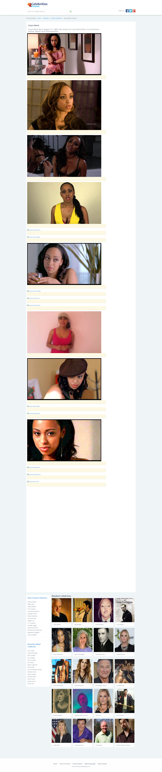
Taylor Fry (98, 715)
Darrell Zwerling (32, 653)
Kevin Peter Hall (58, 654)
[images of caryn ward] (64, 203)
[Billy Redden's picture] (82, 610)
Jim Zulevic (31, 662)
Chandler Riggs (32, 625)
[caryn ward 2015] (64, 105)
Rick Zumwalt (32, 660)
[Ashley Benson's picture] (124, 640)
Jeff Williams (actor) (101, 685)
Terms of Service (64, 764)
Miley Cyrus (31, 604)
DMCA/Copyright (90, 764)
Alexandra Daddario (34, 632)
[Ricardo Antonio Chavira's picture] (124, 731)
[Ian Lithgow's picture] (103, 731)
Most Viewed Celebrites (37, 598)
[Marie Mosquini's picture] (61, 701)
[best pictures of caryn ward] (64, 264)
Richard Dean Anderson (35, 630)
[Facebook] (127, 10)
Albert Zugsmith (32, 665)
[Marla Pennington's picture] (82, 640)
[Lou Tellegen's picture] (124, 610)
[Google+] (133, 10)
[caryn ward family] (33, 406)
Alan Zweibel (31, 655)
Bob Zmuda (31, 679)
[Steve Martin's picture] (61, 610)
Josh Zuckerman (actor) (35, 669)
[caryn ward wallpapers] (64, 379)
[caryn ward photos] (33, 467)
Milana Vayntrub (32, 616)
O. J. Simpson (32, 623)
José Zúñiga (31, 658)
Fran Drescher (32, 618)
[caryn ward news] (64, 440)
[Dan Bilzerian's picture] (124, 671)
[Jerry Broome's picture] (124, 701)
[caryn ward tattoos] (33, 230)
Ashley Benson (121, 654)
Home (55, 764)
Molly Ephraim (32, 606)
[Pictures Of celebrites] (37, 5)
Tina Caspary (31, 609)
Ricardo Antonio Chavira (123, 745)
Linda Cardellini (32, 635)
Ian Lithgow (99, 745)
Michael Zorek (32, 672)
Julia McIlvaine (100, 624)
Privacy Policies (77, 764)
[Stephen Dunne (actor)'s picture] (82, 701)
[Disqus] (81, 514)
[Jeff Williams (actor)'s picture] (103, 671)
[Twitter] (130, 10)
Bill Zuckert (31, 667)
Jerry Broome (120, 715)
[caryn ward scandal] (33, 291)
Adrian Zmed (31, 681)
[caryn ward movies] (33, 305)
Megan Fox (31, 621)
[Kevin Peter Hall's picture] (61, 640)
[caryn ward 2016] (33, 481)
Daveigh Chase (32, 614)
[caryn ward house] (33, 298)
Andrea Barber (32, 602)
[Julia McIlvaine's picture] (103, 610)
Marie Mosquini (58, 715)
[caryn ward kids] (64, 156)
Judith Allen (57, 745)
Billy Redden (78, 624)
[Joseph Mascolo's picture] (82, 731)
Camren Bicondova (33, 611)
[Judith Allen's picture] (61, 731)
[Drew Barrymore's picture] (82, 671)
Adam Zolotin (32, 674)
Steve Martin (57, 624)
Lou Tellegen (120, 624)
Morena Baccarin (33, 628)
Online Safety (102, 764)
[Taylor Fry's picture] (103, 701)
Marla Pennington (80, 654)
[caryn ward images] (33, 237)
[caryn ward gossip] (33, 413)
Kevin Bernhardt (58, 685)
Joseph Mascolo (79, 745)
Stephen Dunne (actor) (81, 715)
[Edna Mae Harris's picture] (103, 640)
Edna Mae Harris (100, 654)
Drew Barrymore (79, 685)
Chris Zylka (31, 651)
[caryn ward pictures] (34, 474)
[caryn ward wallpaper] (64, 54)
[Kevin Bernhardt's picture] (61, 671)
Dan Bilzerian (120, 685)
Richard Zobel (32, 676)
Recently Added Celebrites (34, 645)
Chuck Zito (31, 684)
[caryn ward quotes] (64, 332)
